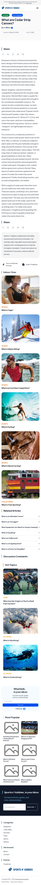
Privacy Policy (5, 882)
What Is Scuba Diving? (12, 677)
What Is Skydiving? (11, 640)
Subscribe (20, 705)
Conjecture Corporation (22, 879)
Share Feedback (31, 264)
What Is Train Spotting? (11, 505)
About (5, 851)
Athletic (6, 842)
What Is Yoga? (7, 310)
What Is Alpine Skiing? (11, 349)
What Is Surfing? (8, 427)
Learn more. (29, 3)
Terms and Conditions (16, 882)
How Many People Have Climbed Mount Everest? (11, 738)
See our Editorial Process (11, 264)
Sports (5, 307)
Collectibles (7, 502)
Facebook (7, 864)
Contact (6, 854)
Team (5, 597)
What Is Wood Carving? (11, 466)
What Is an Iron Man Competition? (16, 388)
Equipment (7, 827)
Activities (7, 637)
